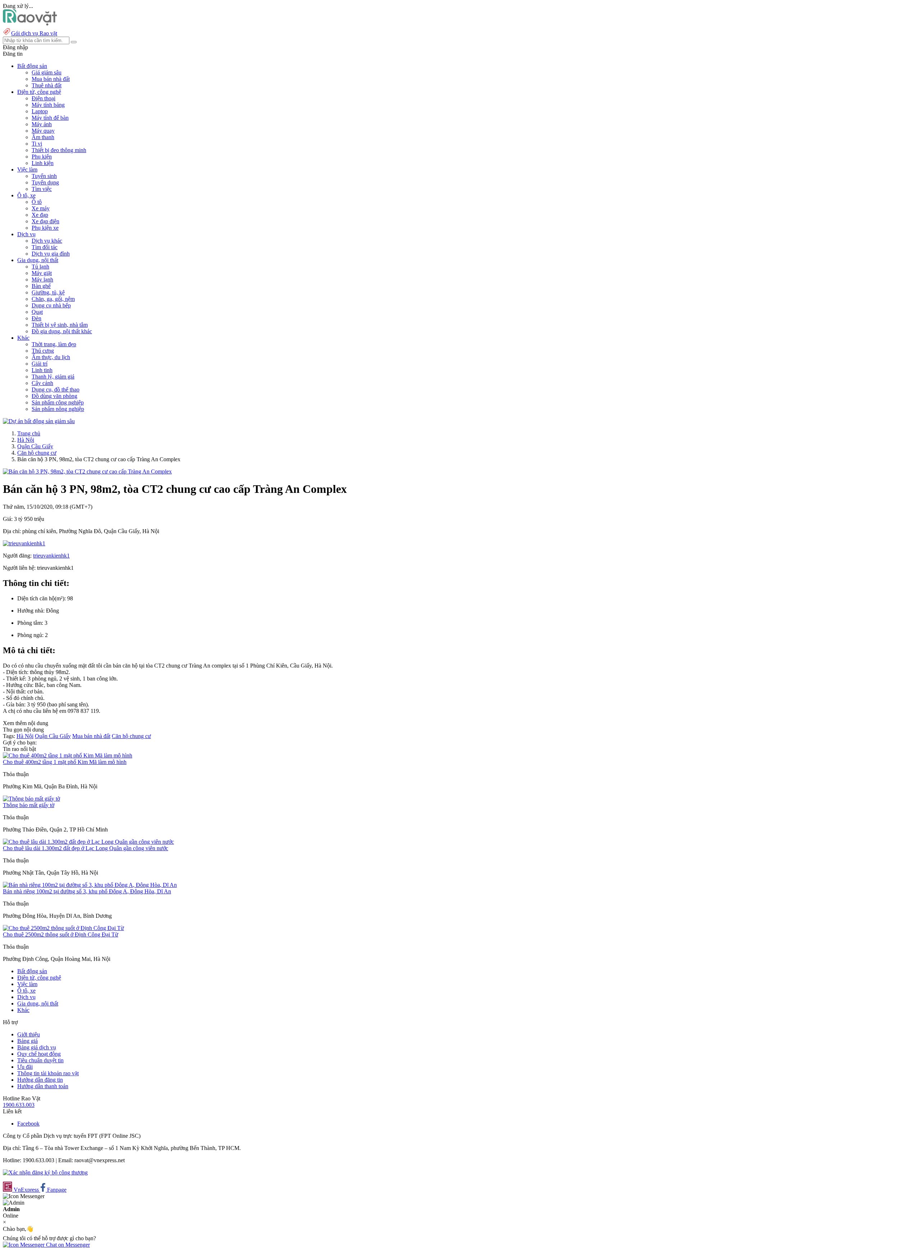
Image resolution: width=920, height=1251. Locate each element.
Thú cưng (43, 351)
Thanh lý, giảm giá (53, 377)
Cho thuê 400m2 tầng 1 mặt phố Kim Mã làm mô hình (64, 762)
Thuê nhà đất (46, 85)
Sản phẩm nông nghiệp (58, 409)
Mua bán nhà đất (51, 79)
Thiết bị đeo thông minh (59, 150)
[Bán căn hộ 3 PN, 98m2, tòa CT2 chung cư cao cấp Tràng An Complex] (87, 471)
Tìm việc (42, 189)
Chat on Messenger (67, 1245)
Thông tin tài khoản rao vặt (48, 1073)
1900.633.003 (18, 1105)
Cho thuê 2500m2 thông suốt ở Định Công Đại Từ (60, 934)
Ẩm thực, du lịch (51, 357)
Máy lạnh (42, 279)
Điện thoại (43, 98)
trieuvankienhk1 (51, 556)
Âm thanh (43, 137)
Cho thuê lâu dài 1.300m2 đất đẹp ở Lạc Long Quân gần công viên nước (85, 848)
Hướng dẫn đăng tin (40, 1080)
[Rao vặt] (30, 23)
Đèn (36, 318)
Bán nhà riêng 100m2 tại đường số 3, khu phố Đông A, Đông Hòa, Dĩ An (87, 891)
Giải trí (39, 364)
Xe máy (41, 208)
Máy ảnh (42, 124)
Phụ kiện (42, 156)
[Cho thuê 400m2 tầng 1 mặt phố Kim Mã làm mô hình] (67, 755)
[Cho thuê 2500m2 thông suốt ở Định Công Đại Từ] (63, 928)
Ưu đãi (25, 1067)
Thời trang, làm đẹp (54, 344)
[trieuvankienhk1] (24, 543)
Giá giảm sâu (46, 72)
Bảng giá (27, 1041)
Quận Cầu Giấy (35, 446)
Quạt (37, 312)
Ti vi (37, 144)
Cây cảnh (42, 383)
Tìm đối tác (45, 247)
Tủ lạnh (40, 267)
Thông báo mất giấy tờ (28, 805)
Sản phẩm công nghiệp (58, 402)
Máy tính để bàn (50, 118)
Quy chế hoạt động (39, 1054)
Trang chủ (28, 433)
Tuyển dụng (45, 182)
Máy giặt (42, 273)
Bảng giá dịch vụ (36, 1047)
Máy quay (43, 131)
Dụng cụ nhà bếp (51, 305)
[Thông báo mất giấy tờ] (31, 799)
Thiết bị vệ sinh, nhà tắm (60, 325)
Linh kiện (43, 163)
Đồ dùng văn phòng (54, 396)
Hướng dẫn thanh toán (42, 1086)
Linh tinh (42, 370)
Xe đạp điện (45, 221)
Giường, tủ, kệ (48, 292)
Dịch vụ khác (47, 241)
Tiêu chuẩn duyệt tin (40, 1060)
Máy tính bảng (48, 105)
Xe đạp (40, 215)
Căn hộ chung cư (36, 453)
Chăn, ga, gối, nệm (53, 299)
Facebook (28, 1124)
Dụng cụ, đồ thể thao (55, 389)
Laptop (40, 111)
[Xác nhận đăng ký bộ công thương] (45, 1172)
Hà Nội (25, 440)
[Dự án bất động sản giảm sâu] (39, 421)
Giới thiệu (28, 1034)
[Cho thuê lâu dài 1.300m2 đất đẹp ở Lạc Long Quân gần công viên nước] (88, 842)
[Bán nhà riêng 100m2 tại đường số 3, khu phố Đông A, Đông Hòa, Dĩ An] (90, 885)
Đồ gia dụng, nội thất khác (62, 331)
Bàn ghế (41, 286)
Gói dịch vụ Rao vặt (34, 33)
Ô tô (37, 202)
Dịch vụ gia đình (51, 254)
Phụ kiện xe (45, 228)
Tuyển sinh (44, 176)
